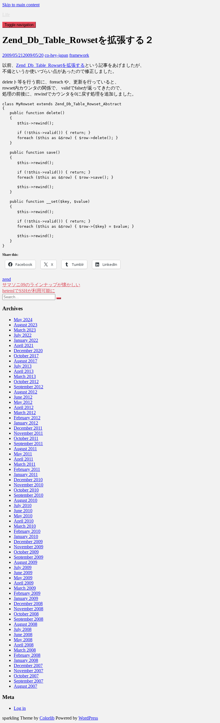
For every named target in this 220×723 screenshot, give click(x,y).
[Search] (58, 298)
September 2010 (28, 495)
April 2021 (24, 345)
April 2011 (23, 459)
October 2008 (26, 613)
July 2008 (23, 629)
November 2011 (28, 433)
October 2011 (26, 438)
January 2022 (26, 340)
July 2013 (23, 366)
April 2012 (24, 407)
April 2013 (24, 371)
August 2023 (25, 324)
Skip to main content (21, 4)
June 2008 (23, 634)
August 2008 (25, 624)
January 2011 (26, 474)
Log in (20, 708)
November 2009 (28, 546)
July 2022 (23, 335)
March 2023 (25, 330)
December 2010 (28, 479)
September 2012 (28, 386)
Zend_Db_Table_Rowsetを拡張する (50, 65)
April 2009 (24, 582)
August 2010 (25, 500)
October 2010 (26, 490)
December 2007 (28, 665)
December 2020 (28, 350)
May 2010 (23, 515)
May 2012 (23, 402)
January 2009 (26, 598)
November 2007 (28, 670)
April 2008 (24, 644)
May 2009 (23, 577)
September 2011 (28, 443)
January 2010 (26, 536)
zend (6, 279)
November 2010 (28, 484)
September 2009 (28, 557)
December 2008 (28, 603)
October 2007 (26, 675)
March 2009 (25, 588)
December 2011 (28, 428)
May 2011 (23, 453)
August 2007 (25, 686)
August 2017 (25, 360)
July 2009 (23, 567)
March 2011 (25, 464)
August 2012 (25, 391)
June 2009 (23, 572)
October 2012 (26, 381)
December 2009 (28, 541)
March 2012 (25, 412)
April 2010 (24, 521)
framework (79, 55)
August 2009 (25, 562)
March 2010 (25, 526)
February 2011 (27, 469)
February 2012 (27, 417)
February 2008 (27, 655)
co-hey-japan (56, 55)
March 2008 (25, 650)
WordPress (88, 718)
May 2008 (23, 639)
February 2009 (27, 593)
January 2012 (26, 422)
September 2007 (28, 681)
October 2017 (26, 355)
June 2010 (23, 510)
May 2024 (23, 319)
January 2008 (26, 660)
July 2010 (23, 505)
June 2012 (23, 397)
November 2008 (28, 608)
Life (6, 14)
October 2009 (26, 551)
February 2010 (27, 531)
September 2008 (28, 619)
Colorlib (47, 718)
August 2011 (25, 448)
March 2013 (25, 376)
